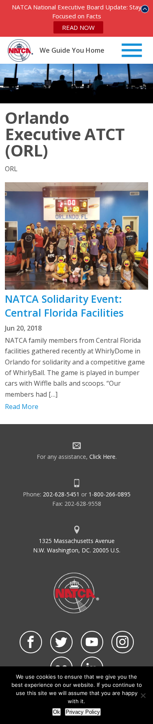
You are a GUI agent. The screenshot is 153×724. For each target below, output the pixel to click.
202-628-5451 (61, 494)
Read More (21, 406)
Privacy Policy (83, 712)
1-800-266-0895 (110, 494)
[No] (143, 695)
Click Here (102, 456)
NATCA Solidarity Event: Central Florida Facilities (64, 306)
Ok (56, 712)
